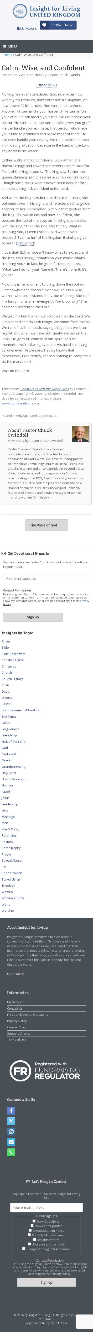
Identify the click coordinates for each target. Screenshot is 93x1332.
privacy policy (61, 1274)
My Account (28, 28)
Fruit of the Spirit (13, 741)
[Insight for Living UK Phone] (11, 1152)
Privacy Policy (17, 1021)
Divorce (7, 697)
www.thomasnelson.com (20, 403)
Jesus (6, 798)
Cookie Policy (16, 1027)
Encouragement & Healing (20, 710)
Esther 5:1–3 (46, 84)
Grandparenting (13, 766)
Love (5, 810)
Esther (53, 415)
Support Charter (19, 1033)
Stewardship (11, 879)
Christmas (9, 666)
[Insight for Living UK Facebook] (11, 1111)
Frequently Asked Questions (27, 1014)
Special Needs (12, 873)
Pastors (7, 842)
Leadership (10, 804)
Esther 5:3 (25, 243)
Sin (4, 867)
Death (6, 691)
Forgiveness (10, 729)
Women (7, 892)
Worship (8, 910)
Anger (6, 641)
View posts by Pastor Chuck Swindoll (35, 440)
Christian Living (12, 660)
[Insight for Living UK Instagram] (11, 1132)
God (5, 748)
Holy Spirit (23, 415)
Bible (5, 647)
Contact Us (15, 1008)
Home (8, 54)
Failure (6, 722)
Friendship (9, 735)
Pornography (11, 848)
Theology (8, 885)
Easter (6, 704)
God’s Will (9, 754)
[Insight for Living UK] (46, 11)
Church (7, 672)
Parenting (9, 835)
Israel (6, 792)
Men (5, 823)
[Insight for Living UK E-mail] (11, 1142)
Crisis (6, 685)
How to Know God (14, 779)
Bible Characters (14, 654)
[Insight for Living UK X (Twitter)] (11, 1121)
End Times (9, 716)
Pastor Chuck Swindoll (64, 75)
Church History (12, 679)
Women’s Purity (13, 898)
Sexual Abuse (12, 860)
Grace (6, 760)
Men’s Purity (10, 829)
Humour (7, 785)
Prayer (6, 854)
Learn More (15, 974)
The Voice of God (46, 525)
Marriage (8, 817)
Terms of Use (16, 1039)
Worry (6, 904)
